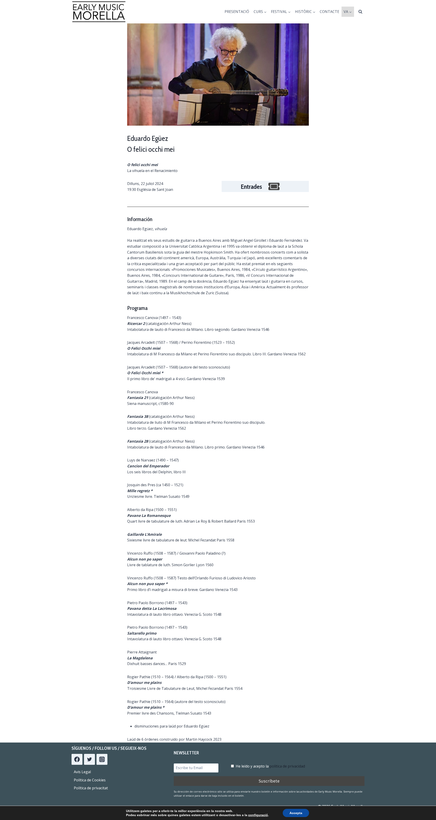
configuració (258, 815)
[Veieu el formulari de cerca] (360, 12)
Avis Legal (82, 771)
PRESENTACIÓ (237, 11)
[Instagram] (102, 759)
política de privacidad (287, 766)
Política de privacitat (91, 787)
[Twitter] (89, 759)
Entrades (251, 186)
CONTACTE (329, 11)
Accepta (296, 813)
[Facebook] (77, 759)
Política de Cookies (90, 780)
